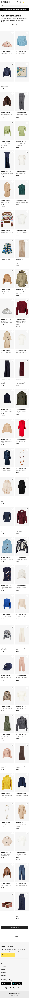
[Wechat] (14, 988)
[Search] (3, 6)
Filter (6, 28)
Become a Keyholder (7, 954)
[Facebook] (2, 988)
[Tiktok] (10, 988)
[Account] (17, 2)
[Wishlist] (20, 2)
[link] (7, 54)
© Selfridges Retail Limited (14, 995)
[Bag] (23, 2)
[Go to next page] (26, 932)
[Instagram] (6, 988)
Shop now (23, 9)
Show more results (14, 927)
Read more (3, 22)
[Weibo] (18, 988)
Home (4, 13)
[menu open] (26, 2)
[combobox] (15, 6)
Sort (20, 28)
